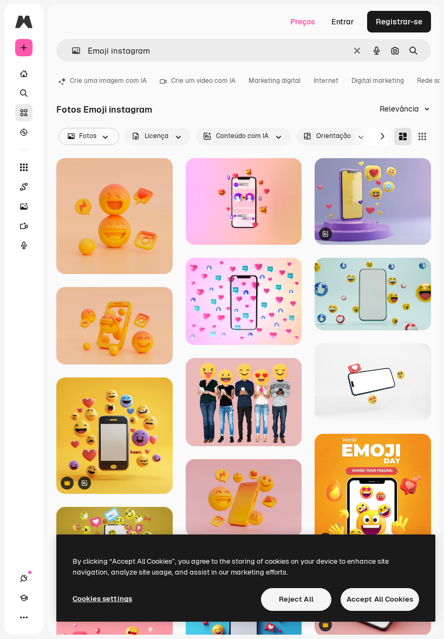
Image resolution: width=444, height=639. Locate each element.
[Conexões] (23, 578)
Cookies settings (102, 598)
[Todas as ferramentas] (23, 167)
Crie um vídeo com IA (203, 80)
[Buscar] (23, 93)
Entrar (342, 22)
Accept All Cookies (380, 599)
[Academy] (23, 598)
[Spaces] (23, 186)
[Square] (422, 136)
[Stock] (23, 112)
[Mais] (23, 617)
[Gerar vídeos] (23, 225)
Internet (326, 80)
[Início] (23, 73)
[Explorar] (23, 132)
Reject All (296, 599)
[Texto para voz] (23, 245)
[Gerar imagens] (23, 206)
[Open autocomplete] (72, 51)
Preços (302, 22)
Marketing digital (275, 80)
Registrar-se (399, 22)
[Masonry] (403, 136)
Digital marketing (377, 80)
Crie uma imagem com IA (108, 80)
